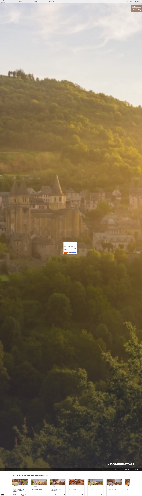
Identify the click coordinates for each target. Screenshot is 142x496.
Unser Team (131, 1)
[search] (134, 1)
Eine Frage (127, 1)
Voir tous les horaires (35, 492)
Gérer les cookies (73, 252)
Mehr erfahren (15, 494)
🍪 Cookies (2, 494)
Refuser (69, 252)
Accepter (66, 252)
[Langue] (135, 1)
